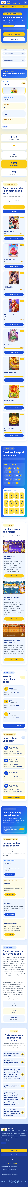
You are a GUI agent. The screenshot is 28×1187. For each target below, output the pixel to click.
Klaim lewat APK (14, 576)
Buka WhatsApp (10, 894)
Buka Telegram (10, 874)
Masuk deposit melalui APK (14, 726)
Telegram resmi (14, 1159)
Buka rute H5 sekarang (14, 797)
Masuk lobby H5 (14, 238)
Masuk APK (14, 1150)
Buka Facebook (10, 914)
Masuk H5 (14, 1154)
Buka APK (14, 207)
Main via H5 (14, 39)
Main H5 (14, 211)
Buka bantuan (9, 934)
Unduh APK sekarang (14, 34)
